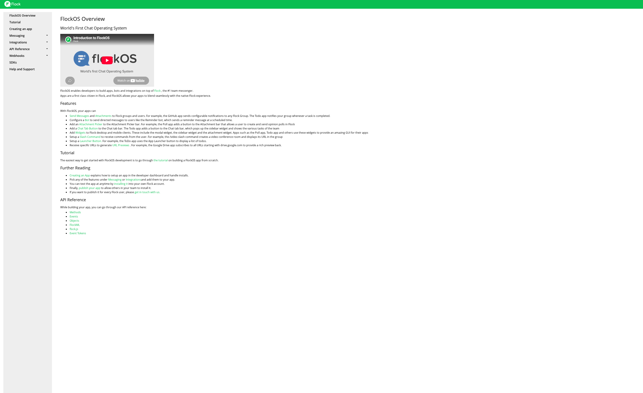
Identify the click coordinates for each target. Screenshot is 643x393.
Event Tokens (78, 233)
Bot (87, 120)
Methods (75, 212)
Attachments (103, 116)
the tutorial (161, 160)
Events (74, 216)
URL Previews (121, 145)
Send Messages (80, 116)
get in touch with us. (147, 192)
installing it (121, 184)
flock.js (74, 229)
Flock (157, 91)
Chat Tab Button (88, 128)
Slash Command (90, 137)
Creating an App (80, 175)
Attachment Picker (90, 124)
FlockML (75, 225)
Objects (74, 220)
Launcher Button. (91, 141)
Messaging (115, 179)
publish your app (89, 188)
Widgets (80, 132)
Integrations (133, 179)
